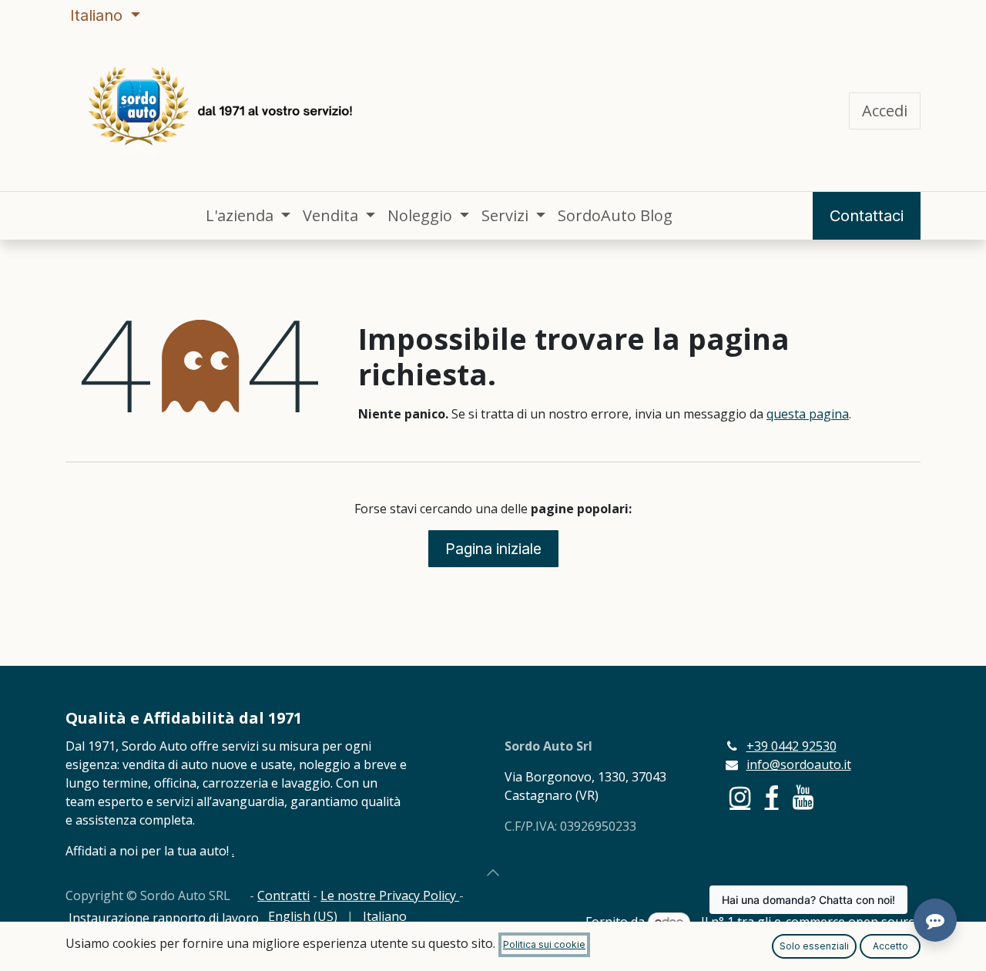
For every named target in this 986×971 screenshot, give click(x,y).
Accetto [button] (890, 946)
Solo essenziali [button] (814, 946)
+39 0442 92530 (791, 745)
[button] (493, 872)
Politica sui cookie (544, 944)
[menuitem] (248, 216)
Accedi (884, 110)
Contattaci (867, 216)
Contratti (283, 895)
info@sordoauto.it (798, 764)
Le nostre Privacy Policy (389, 895)
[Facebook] (772, 797)
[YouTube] (803, 797)
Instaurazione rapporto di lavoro (164, 917)
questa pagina (807, 413)
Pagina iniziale (493, 548)
